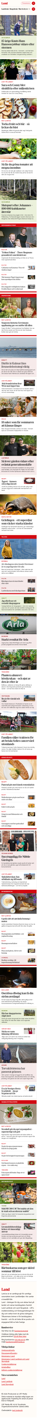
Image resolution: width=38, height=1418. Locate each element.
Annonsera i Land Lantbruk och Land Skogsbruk (15, 1360)
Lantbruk (5, 9)
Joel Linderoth (17, 1410)
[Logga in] (33, 3)
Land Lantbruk (6, 1381)
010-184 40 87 (20, 1339)
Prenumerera (26, 3)
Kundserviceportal (21, 1330)
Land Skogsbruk (7, 1384)
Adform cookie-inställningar (11, 1370)
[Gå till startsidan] (4, 3)
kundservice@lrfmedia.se (15, 1341)
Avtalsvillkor (6, 1367)
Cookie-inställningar (8, 1364)
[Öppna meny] (33, 9)
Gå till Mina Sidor (20, 1336)
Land (3, 1378)
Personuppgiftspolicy (9, 1353)
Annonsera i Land (8, 1356)
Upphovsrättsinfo (8, 1350)
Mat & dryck (23, 9)
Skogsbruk (14, 9)
